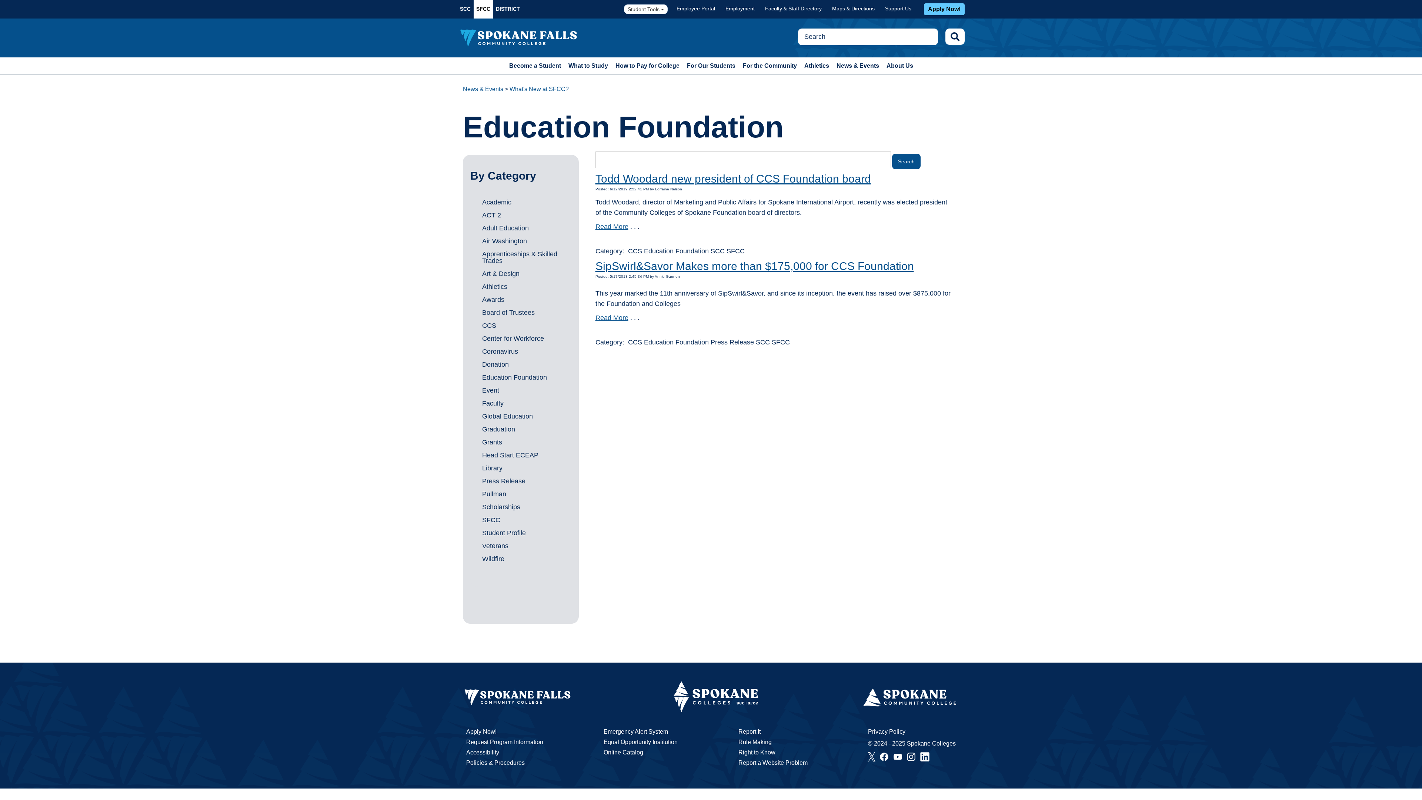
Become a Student (535, 66)
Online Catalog (623, 752)
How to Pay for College (647, 66)
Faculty (493, 403)
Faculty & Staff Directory (793, 8)
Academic (496, 202)
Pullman (494, 494)
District (508, 9)
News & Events (858, 66)
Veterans (495, 546)
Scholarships (501, 507)
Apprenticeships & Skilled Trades (519, 257)
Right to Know (756, 752)
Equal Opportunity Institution (641, 742)
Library (492, 468)
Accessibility (482, 752)
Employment (740, 8)
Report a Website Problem (773, 763)
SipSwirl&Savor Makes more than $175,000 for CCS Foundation (754, 266)
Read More (611, 226)
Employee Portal (696, 8)
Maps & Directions (853, 8)
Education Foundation (514, 377)
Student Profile (504, 533)
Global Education (507, 416)
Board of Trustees (508, 312)
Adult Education (505, 228)
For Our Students (711, 66)
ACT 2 (491, 215)
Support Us (898, 8)
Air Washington (504, 241)
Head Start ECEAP (510, 455)
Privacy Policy (886, 732)
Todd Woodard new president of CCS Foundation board (733, 179)
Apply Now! (944, 9)
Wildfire (493, 559)
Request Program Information (504, 742)
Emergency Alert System (636, 732)
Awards (493, 299)
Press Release (503, 481)
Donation (495, 364)
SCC (465, 9)
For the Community (770, 66)
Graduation (498, 429)
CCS (489, 325)
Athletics (816, 66)
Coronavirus (500, 351)
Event (490, 390)
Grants (492, 442)
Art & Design (501, 273)
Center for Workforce (513, 338)
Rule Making (755, 742)
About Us (900, 66)
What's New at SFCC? (539, 89)
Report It (749, 732)
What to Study (588, 66)
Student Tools (644, 9)
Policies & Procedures (495, 763)
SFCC (483, 9)
